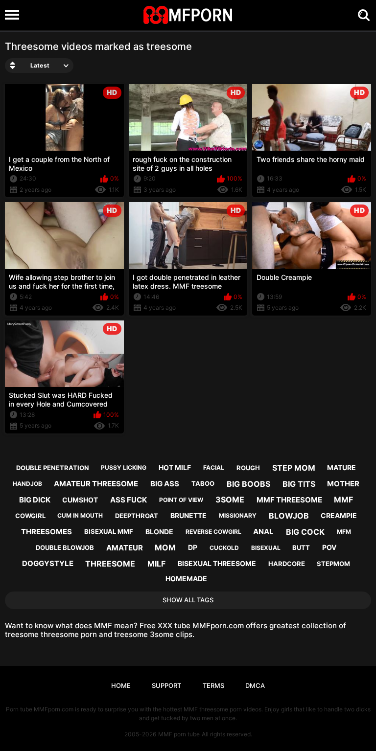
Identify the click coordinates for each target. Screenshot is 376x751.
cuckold (224, 547)
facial (213, 467)
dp (192, 547)
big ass (164, 483)
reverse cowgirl (213, 531)
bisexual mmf (108, 531)
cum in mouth (80, 515)
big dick (34, 499)
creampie (339, 515)
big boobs (248, 484)
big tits (298, 484)
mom (165, 547)
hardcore (286, 564)
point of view (181, 499)
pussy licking (123, 467)
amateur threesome (96, 483)
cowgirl (30, 516)
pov (329, 547)
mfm (344, 531)
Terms (213, 685)
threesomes (46, 531)
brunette (188, 515)
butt (301, 547)
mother (343, 483)
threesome (110, 564)
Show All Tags (188, 600)
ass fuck (128, 499)
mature (341, 467)
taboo (202, 483)
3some (229, 499)
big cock (305, 532)
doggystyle (47, 563)
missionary (238, 515)
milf (156, 564)
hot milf (175, 467)
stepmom (333, 564)
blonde (159, 531)
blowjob (289, 516)
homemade (186, 578)
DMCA (255, 685)
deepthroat (136, 516)
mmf (343, 499)
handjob (27, 483)
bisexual (266, 547)
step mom (293, 468)
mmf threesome (289, 499)
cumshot (80, 500)
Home (121, 685)
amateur (124, 547)
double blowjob (65, 547)
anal (263, 531)
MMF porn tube (179, 734)
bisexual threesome (217, 563)
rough (248, 468)
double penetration (52, 468)
